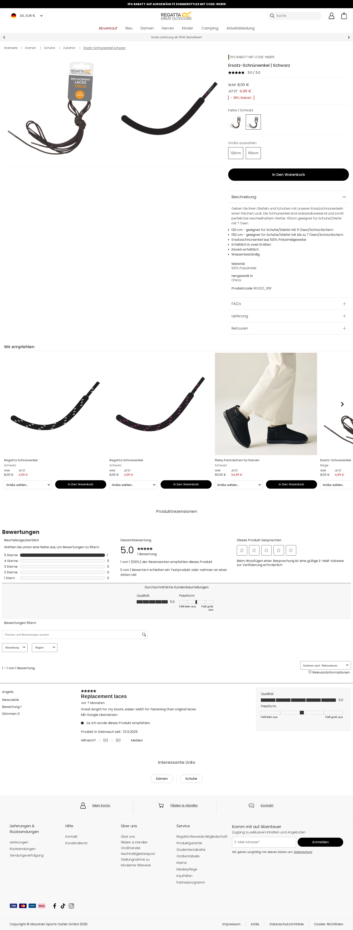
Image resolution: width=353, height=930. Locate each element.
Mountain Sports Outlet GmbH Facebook (54, 906)
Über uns (128, 836)
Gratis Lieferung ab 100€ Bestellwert (176, 37)
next (348, 37)
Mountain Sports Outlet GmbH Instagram (71, 906)
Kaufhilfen (184, 875)
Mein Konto (101, 805)
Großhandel (130, 848)
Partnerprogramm (190, 882)
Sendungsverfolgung (27, 855)
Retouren (239, 328)
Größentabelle (188, 856)
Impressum (231, 924)
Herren (168, 28)
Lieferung (239, 316)
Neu (128, 28)
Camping (209, 28)
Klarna (181, 862)
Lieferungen (19, 842)
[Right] (342, 404)
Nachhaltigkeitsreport (138, 853)
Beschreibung (243, 196)
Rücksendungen (23, 848)
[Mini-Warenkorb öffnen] (344, 15)
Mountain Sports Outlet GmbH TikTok (63, 906)
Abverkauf (108, 28)
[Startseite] (176, 15)
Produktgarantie (189, 843)
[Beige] (235, 121)
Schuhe (191, 778)
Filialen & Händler (184, 805)
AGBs (255, 924)
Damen (147, 28)
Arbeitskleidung (241, 28)
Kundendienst (76, 843)
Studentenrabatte (191, 849)
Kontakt (267, 805)
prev (4, 37)
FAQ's (236, 303)
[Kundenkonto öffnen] (331, 15)
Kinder (187, 28)
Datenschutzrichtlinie (286, 924)
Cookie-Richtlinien (328, 924)
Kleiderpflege (186, 869)
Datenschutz (303, 852)
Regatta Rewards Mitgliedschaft (202, 836)
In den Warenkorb (288, 174)
